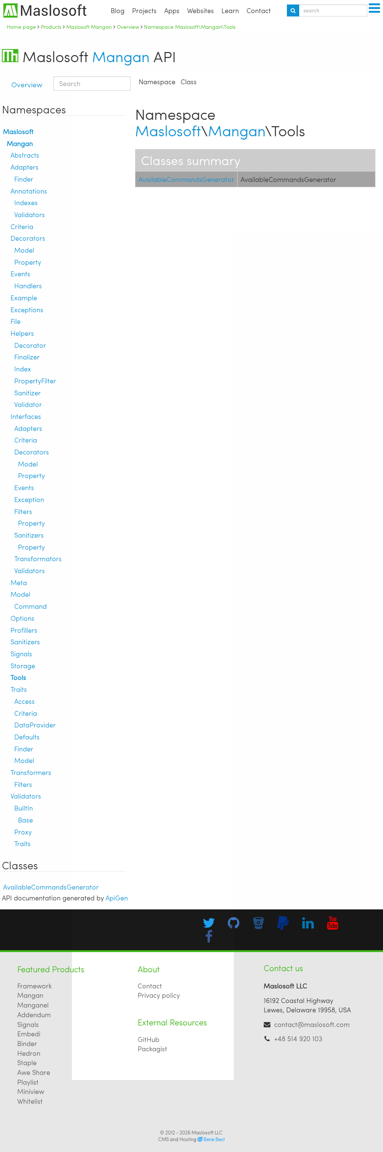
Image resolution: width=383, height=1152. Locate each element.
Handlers (28, 285)
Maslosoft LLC (207, 1132)
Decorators (27, 238)
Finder (23, 178)
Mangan (121, 56)
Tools (18, 677)
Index (22, 368)
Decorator (30, 345)
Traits (18, 689)
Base (25, 819)
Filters (23, 511)
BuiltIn (23, 807)
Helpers (22, 333)
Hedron (28, 1053)
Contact (258, 10)
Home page (21, 26)
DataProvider (35, 724)
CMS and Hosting (191, 1139)
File (15, 321)
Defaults (27, 736)
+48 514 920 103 (298, 1038)
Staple (27, 1062)
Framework (34, 985)
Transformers (30, 772)
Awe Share (33, 1072)
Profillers (23, 630)
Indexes (26, 202)
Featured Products (50, 969)
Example (23, 297)
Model (24, 250)
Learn (230, 10)
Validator (28, 404)
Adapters (24, 166)
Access (24, 701)
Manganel (33, 1004)
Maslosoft (18, 131)
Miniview (30, 1091)
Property (27, 262)
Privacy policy (159, 995)
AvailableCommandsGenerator (51, 886)
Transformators (38, 558)
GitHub (148, 1039)
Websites (200, 10)
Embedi (28, 1033)
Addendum (34, 1014)
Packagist (152, 1048)
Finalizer (27, 356)
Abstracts (24, 154)
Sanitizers (29, 534)
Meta (18, 582)
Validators (29, 214)
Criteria (21, 226)
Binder (27, 1043)
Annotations (28, 190)
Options (22, 618)
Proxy (23, 831)
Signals (21, 653)
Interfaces (25, 416)
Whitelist (30, 1101)
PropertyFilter (35, 380)
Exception (29, 499)
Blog (118, 10)
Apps (172, 10)
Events (20, 273)
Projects (144, 10)
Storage (22, 665)
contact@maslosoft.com (312, 1024)
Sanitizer (27, 392)
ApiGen (116, 897)
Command (30, 606)
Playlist (28, 1081)
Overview (26, 84)
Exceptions (26, 309)
